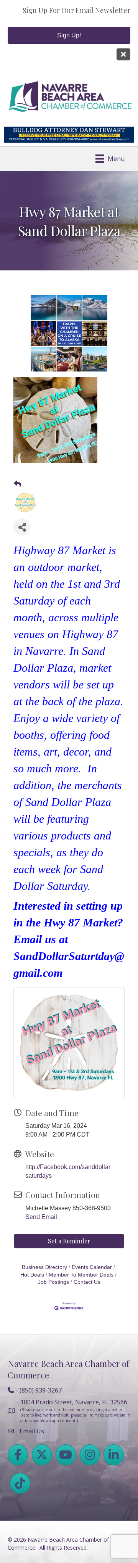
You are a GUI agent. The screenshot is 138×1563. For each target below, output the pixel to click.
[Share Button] (22, 526)
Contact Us (87, 1282)
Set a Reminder (69, 1241)
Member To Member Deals (81, 1275)
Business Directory (44, 1267)
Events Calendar (92, 1267)
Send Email (41, 1217)
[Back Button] (17, 484)
